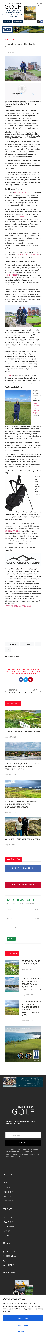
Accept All (23, 1318)
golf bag (35, 670)
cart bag (11, 670)
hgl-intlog (27, 93)
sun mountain (29, 673)
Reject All (23, 1332)
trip (9, 376)
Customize (23, 1325)
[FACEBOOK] (41, 21)
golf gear (11, 672)
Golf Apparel (23, 670)
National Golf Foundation (28, 255)
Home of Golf (11, 275)
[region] (23, 1316)
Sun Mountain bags (13, 531)
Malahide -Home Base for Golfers (22, 839)
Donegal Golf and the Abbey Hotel (22, 732)
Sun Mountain (20, 193)
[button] (38, 4)
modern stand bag (26, 217)
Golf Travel (24, 672)
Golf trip (35, 672)
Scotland (16, 673)
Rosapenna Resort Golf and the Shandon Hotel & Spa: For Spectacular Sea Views (21, 804)
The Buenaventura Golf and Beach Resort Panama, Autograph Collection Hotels (22, 767)
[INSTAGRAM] (38, 21)
